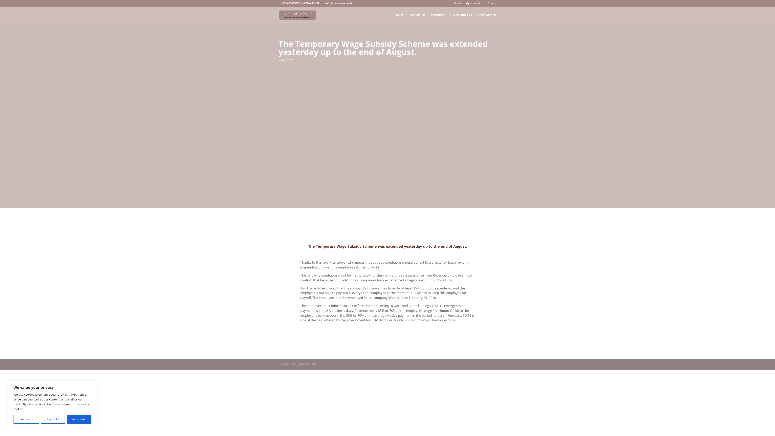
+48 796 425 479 (310, 3)
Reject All (53, 419)
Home (400, 15)
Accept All (79, 419)
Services (437, 15)
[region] (52, 404)
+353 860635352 (290, 3)
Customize (26, 419)
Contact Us (486, 15)
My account (473, 3)
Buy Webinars (460, 15)
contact (411, 320)
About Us (417, 15)
